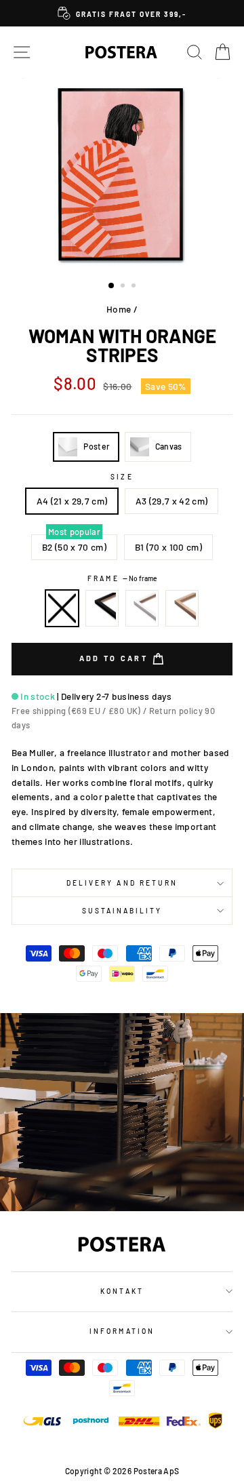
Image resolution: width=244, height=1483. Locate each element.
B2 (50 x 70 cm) (74, 547)
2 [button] (124, 286)
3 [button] (134, 286)
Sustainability (122, 911)
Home (118, 309)
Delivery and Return (122, 883)
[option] (122, 13)
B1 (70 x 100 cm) (168, 547)
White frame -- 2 (142, 608)
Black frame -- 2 (102, 608)
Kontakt (121, 1291)
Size (121, 477)
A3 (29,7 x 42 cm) (172, 501)
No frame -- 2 (62, 608)
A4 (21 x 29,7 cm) (72, 501)
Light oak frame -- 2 (182, 608)
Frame (121, 578)
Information (122, 1331)
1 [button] (111, 286)
